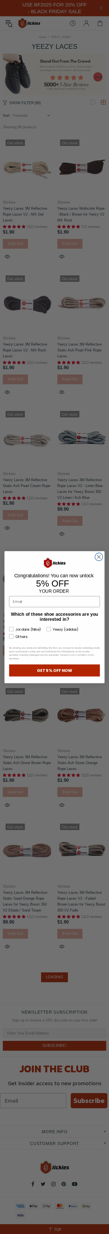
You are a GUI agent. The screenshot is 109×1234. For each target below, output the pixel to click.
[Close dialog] (99, 557)
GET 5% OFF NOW (54, 670)
